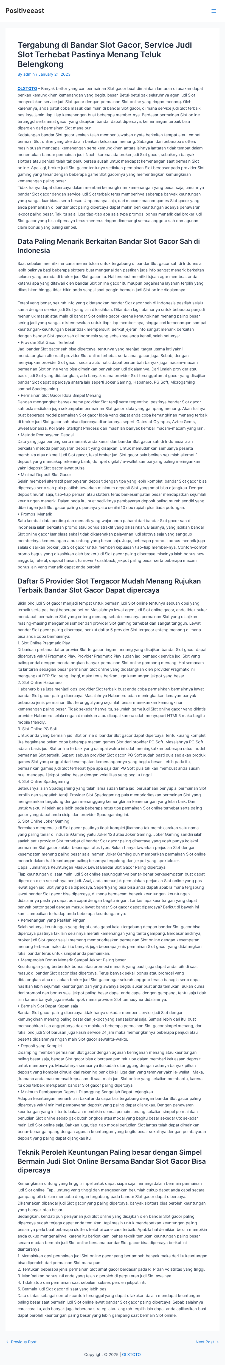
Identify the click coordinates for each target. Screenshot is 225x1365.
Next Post (207, 1342)
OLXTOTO (27, 88)
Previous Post (21, 1342)
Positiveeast (24, 11)
